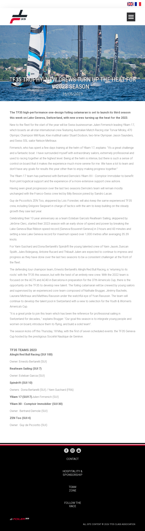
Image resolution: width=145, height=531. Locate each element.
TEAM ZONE (72, 488)
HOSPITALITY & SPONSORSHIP (72, 473)
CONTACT (72, 459)
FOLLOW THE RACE (72, 504)
